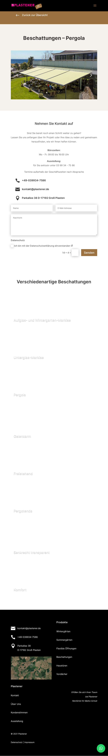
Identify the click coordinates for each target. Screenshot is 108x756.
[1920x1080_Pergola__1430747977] (54, 98)
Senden (89, 252)
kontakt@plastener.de (35, 189)
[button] (101, 748)
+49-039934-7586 (34, 180)
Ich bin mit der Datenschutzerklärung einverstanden (42, 245)
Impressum (29, 742)
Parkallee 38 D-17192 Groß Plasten (43, 197)
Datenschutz (16, 742)
